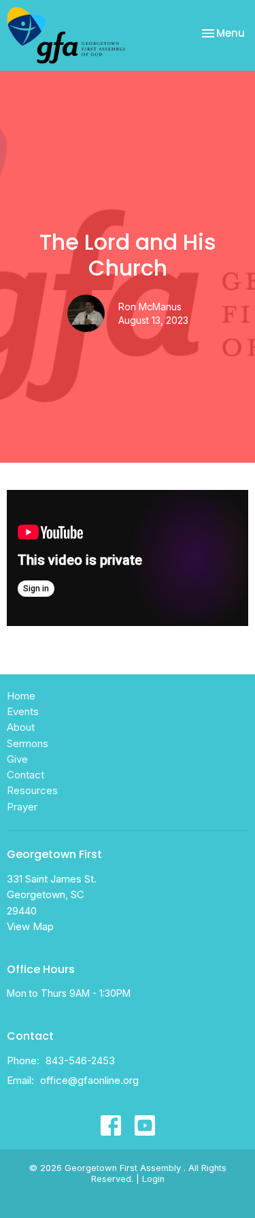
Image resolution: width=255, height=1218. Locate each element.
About (21, 727)
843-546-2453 (80, 1060)
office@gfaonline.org (89, 1080)
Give (17, 759)
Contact (25, 774)
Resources (32, 790)
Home (21, 695)
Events (23, 711)
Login (153, 1179)
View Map (30, 926)
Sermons (27, 743)
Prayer (22, 806)
